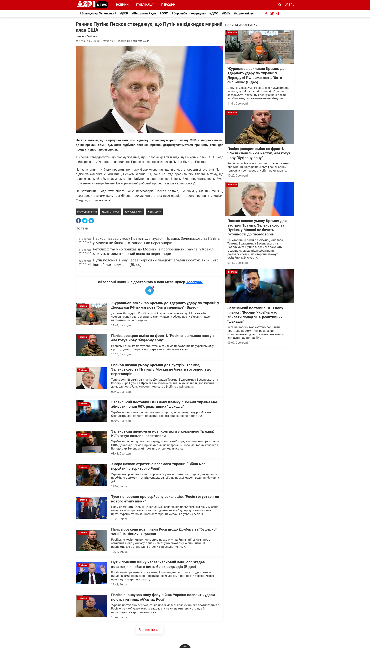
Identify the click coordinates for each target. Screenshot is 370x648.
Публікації (145, 5)
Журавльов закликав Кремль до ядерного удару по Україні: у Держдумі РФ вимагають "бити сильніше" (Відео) (165, 305)
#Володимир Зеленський (98, 13)
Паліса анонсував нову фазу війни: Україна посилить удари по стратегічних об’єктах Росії (163, 597)
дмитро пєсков (111, 212)
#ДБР (124, 13)
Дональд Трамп (134, 212)
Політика (92, 36)
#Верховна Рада (144, 13)
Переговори (155, 212)
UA (286, 4)
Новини (122, 5)
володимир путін (87, 212)
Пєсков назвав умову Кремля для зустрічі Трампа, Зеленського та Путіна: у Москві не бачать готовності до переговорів (156, 240)
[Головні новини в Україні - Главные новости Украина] (92, 4)
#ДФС (213, 13)
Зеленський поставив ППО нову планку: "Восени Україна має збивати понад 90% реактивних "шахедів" (164, 404)
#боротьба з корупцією (189, 13)
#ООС (164, 13)
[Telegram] (91, 220)
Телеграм (194, 282)
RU (292, 4)
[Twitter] (84, 220)
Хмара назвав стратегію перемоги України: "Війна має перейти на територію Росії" (158, 466)
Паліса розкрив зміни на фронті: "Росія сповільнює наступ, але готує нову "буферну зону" (163, 338)
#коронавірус (244, 13)
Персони (166, 5)
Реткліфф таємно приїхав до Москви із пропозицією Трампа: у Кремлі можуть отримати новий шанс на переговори (153, 251)
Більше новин (150, 630)
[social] (266, 13)
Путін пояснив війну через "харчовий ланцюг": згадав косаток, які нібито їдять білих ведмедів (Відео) (158, 564)
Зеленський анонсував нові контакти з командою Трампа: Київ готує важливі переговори (162, 433)
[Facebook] (78, 220)
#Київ (226, 13)
